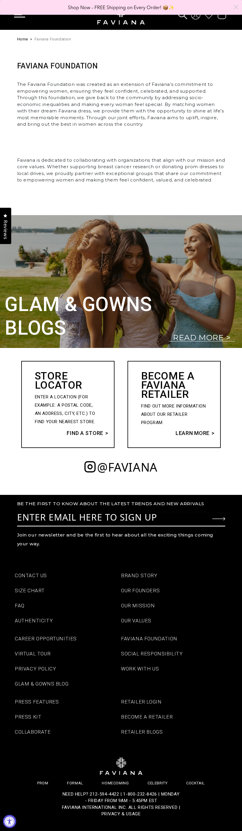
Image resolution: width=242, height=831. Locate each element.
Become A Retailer (147, 717)
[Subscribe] (218, 518)
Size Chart (30, 590)
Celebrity (157, 783)
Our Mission (138, 605)
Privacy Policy (35, 669)
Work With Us (140, 669)
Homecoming (115, 783)
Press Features (37, 702)
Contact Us (31, 575)
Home (22, 39)
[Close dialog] (236, 7)
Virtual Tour (32, 654)
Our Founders (140, 590)
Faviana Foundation (53, 39)
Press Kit (28, 717)
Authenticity (34, 621)
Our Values (136, 621)
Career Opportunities (46, 639)
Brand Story (139, 575)
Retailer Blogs (142, 732)
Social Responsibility (152, 654)
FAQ (19, 605)
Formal (75, 783)
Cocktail (195, 783)
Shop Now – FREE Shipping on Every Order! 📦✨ (121, 7)
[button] (23, 14)
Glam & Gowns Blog (41, 684)
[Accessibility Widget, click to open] (9, 821)
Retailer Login (141, 702)
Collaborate (33, 732)
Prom (42, 783)
